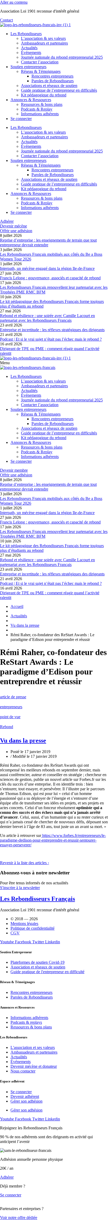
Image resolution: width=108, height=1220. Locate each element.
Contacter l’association (39, 62)
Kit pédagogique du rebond (43, 95)
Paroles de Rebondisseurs (52, 81)
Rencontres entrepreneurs (52, 76)
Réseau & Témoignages (41, 71)
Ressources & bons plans (41, 104)
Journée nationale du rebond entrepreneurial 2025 (62, 57)
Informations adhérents (40, 114)
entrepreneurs (11, 707)
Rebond (6, 727)
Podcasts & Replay (36, 109)
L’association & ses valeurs (43, 38)
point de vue (10, 717)
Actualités (29, 48)
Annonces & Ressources (30, 99)
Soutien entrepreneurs (28, 66)
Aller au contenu (14, 2)
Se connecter (21, 118)
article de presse (13, 697)
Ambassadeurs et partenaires (44, 43)
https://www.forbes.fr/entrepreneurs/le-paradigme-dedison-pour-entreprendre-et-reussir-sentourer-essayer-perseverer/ (53, 840)
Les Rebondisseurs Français (37, 898)
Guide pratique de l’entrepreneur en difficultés (59, 90)
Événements (31, 52)
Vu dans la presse (23, 740)
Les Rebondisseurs (26, 33)
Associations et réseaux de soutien (49, 85)
